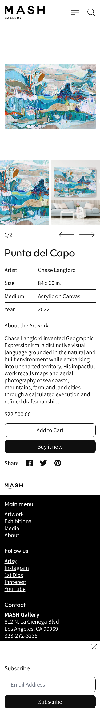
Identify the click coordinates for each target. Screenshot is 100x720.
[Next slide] (87, 234)
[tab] (24, 192)
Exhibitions (18, 521)
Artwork (14, 514)
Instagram (17, 567)
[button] (91, 12)
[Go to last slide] (66, 234)
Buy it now (50, 446)
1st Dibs (14, 575)
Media (12, 528)
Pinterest (15, 582)
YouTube (15, 588)
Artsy (11, 561)
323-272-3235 (21, 635)
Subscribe (50, 701)
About (12, 535)
